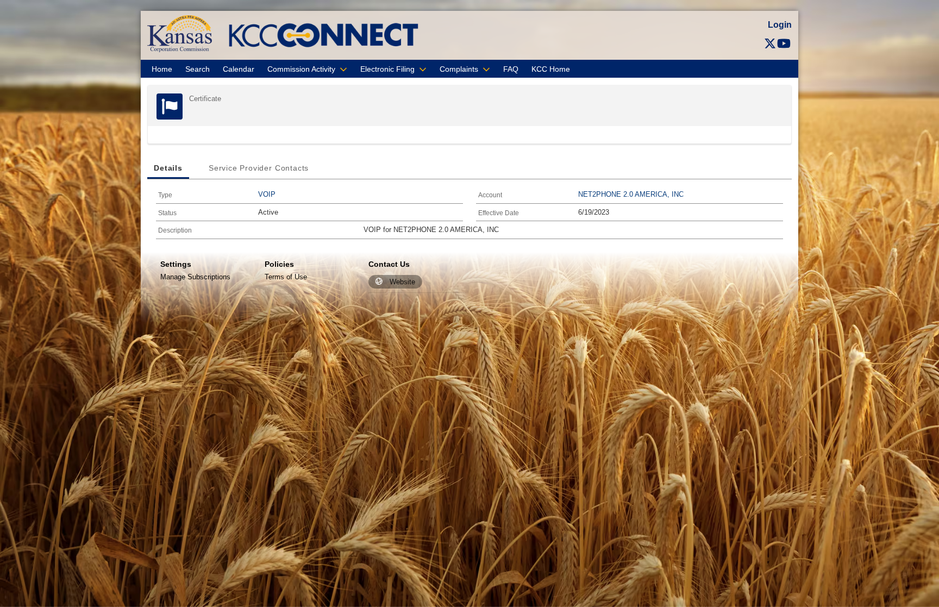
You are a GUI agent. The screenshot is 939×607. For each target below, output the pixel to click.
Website (402, 282)
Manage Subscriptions (195, 277)
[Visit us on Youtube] (784, 44)
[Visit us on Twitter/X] (770, 44)
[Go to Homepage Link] (179, 33)
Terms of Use (286, 277)
